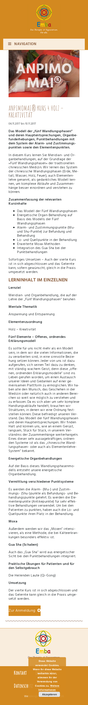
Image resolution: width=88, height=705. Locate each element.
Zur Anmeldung (23, 611)
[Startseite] (44, 15)
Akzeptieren (49, 694)
